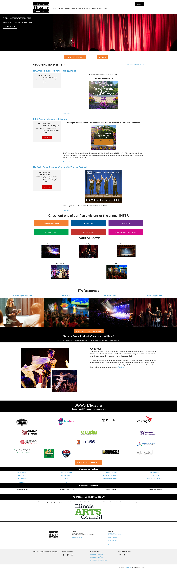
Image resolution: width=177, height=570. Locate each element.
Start (40, 172)
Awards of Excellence (112, 537)
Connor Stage (154, 472)
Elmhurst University (66, 475)
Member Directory (110, 295)
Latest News (66, 295)
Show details (66, 113)
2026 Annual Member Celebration (50, 119)
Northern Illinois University (155, 478)
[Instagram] (72, 555)
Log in (139, 4)
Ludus (66, 478)
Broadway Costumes (111, 472)
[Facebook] (63, 555)
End (41, 174)
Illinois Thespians (22, 478)
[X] (68, 555)
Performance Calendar (112, 542)
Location (39, 80)
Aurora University (22, 472)
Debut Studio (22, 475)
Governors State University (110, 475)
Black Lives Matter (111, 533)
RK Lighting (22, 482)
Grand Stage (155, 475)
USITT (66, 482)
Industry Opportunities (155, 295)
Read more (121, 367)
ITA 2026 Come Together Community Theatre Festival (60, 167)
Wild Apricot (128, 567)
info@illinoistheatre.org (77, 537)
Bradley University (66, 472)
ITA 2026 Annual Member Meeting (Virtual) (55, 70)
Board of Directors (111, 539)
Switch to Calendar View (137, 64)
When (40, 75)
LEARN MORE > (10, 26)
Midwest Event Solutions (110, 478)
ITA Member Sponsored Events (22, 295)
